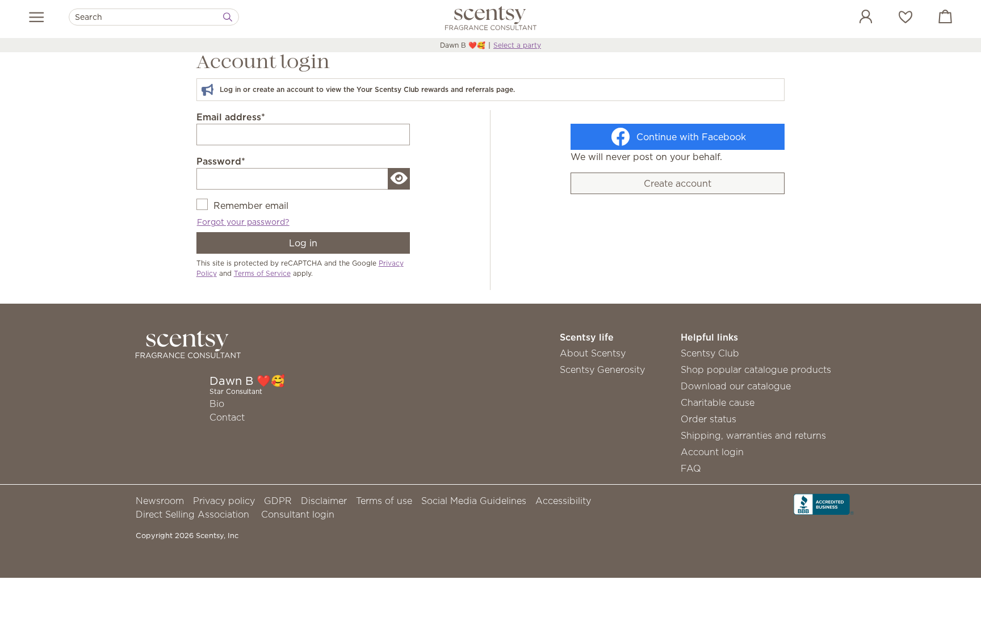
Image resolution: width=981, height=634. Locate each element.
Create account (677, 183)
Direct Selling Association (192, 514)
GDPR (278, 500)
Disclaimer (324, 500)
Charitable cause (717, 402)
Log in (303, 243)
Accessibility (563, 500)
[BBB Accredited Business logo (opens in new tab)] (824, 503)
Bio (216, 403)
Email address (230, 117)
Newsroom (160, 500)
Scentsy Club (710, 353)
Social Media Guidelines (473, 500)
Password (220, 161)
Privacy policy (224, 500)
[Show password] (399, 179)
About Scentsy (593, 353)
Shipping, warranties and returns (753, 435)
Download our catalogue (736, 386)
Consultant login (297, 514)
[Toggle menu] (36, 17)
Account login (712, 452)
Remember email (250, 205)
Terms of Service (262, 273)
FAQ (691, 468)
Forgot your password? (243, 222)
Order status (708, 419)
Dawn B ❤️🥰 (462, 45)
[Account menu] (854, 18)
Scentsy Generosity (602, 369)
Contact (227, 417)
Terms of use (384, 500)
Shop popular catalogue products (756, 369)
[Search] (227, 17)
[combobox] (154, 17)
